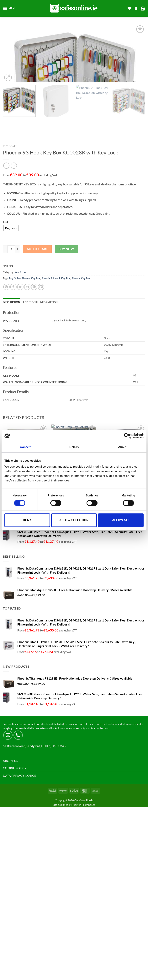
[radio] (11, 228)
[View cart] (143, 8)
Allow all (121, 520)
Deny (27, 520)
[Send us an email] (8, 735)
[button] (9, 8)
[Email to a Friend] (27, 287)
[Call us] (18, 735)
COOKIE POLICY (14, 768)
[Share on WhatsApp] (6, 287)
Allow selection (74, 520)
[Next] (137, 53)
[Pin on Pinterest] (34, 287)
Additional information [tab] (40, 302)
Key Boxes (10, 146)
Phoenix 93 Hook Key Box (55, 278)
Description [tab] (11, 302)
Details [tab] (74, 447)
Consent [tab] (25, 447)
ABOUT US (10, 760)
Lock (5, 222)
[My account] (136, 8)
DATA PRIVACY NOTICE (19, 775)
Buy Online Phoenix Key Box (24, 278)
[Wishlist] (129, 8)
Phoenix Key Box (80, 278)
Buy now (66, 249)
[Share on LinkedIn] (41, 287)
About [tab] (122, 447)
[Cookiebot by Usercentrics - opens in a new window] (127, 436)
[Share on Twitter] (20, 287)
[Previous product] (14, 165)
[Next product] (6, 165)
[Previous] (10, 53)
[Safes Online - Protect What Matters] (74, 8)
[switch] (55, 503)
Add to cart (37, 249)
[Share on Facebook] (13, 287)
